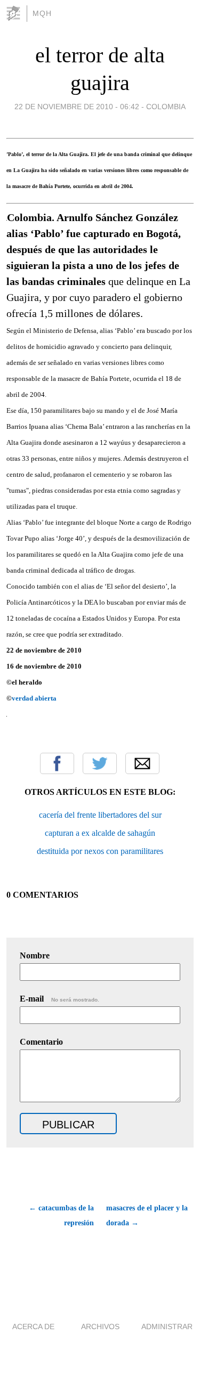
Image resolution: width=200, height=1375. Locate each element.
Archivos (100, 1326)
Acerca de (33, 1326)
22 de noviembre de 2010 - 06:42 (76, 106)
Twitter (100, 763)
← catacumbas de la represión (61, 1215)
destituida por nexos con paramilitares (100, 851)
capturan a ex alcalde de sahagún (100, 832)
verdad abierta (34, 698)
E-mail (59, 998)
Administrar (167, 1326)
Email (142, 763)
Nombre (35, 955)
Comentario (41, 1041)
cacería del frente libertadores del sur (100, 814)
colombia (166, 106)
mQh (42, 13)
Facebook (57, 763)
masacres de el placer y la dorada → (147, 1215)
